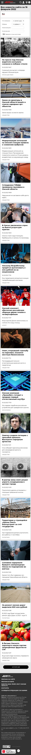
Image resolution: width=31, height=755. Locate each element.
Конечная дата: (6, 31)
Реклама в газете (7, 681)
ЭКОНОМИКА (6, 410)
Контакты (5, 688)
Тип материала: (6, 20)
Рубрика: (4, 24)
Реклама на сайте (8, 679)
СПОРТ (4, 325)
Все (3, 14)
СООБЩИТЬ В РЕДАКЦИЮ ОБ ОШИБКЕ (14, 690)
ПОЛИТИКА (6, 537)
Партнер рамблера (16, 746)
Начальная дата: (6, 27)
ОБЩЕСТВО (6, 115)
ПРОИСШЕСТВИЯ (7, 74)
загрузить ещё (16, 667)
